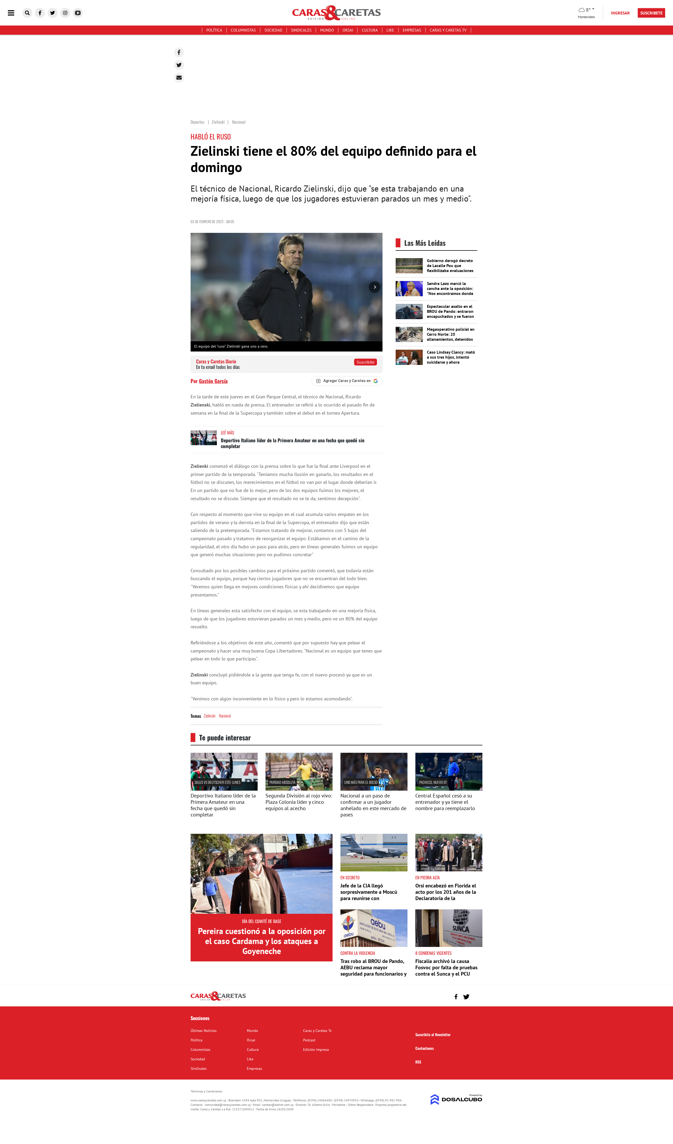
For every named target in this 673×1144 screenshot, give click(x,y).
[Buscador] (27, 13)
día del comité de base (261, 921)
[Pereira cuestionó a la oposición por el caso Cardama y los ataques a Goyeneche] (262, 874)
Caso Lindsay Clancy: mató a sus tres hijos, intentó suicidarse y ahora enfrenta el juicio (451, 359)
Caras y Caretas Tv (448, 30)
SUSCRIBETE (651, 13)
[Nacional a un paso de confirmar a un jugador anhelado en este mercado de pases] (373, 789)
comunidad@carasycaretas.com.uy (228, 1105)
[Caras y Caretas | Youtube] (78, 13)
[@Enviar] (179, 78)
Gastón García (213, 380)
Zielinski (209, 716)
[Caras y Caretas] (218, 1000)
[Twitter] (179, 65)
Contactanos (424, 1048)
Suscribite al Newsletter (433, 1034)
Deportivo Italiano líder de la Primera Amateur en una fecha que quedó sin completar (292, 443)
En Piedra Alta (427, 877)
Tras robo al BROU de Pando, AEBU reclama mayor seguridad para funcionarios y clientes (373, 971)
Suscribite (365, 362)
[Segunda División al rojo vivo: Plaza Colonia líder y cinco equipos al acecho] (299, 789)
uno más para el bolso (361, 782)
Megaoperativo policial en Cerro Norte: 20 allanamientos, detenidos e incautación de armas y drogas (451, 339)
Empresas (412, 30)
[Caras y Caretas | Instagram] (65, 13)
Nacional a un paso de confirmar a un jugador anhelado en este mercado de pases (373, 805)
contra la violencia (357, 953)
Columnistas (243, 30)
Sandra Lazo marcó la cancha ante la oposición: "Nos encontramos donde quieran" (450, 291)
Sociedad (273, 30)
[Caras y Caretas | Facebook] (40, 13)
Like (390, 30)
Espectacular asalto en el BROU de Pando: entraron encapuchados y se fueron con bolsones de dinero (450, 314)
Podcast (309, 1040)
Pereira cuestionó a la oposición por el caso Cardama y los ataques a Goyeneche (261, 941)
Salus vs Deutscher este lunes (217, 782)
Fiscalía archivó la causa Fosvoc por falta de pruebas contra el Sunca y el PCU (446, 967)
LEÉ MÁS (227, 432)
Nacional (225, 716)
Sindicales (301, 30)
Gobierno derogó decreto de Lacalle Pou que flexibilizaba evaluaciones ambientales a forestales (450, 268)
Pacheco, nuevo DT (433, 782)
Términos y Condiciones (206, 1091)
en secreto (350, 877)
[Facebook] (179, 52)
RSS (418, 1062)
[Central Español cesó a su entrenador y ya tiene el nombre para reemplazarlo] (448, 789)
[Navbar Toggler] (15, 13)
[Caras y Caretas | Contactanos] (476, 996)
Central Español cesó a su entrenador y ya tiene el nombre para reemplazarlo (445, 802)
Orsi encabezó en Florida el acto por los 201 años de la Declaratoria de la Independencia (445, 895)
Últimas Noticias (204, 1030)
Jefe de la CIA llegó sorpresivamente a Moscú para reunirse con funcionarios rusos (368, 895)
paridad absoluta (282, 782)
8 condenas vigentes (433, 953)
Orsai (348, 30)
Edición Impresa (316, 1049)
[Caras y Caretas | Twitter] (53, 13)
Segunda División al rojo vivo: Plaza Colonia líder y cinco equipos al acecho (299, 802)
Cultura (370, 30)
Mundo (327, 30)
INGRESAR (620, 13)
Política (214, 30)
